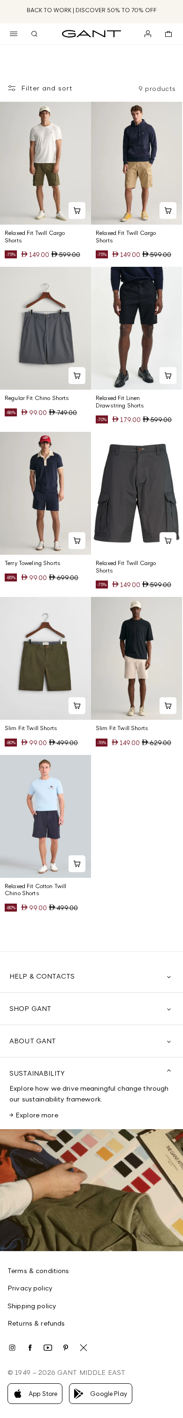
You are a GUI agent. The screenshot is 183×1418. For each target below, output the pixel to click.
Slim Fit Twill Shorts (31, 728)
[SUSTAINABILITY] (91, 1190)
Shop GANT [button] (30, 1008)
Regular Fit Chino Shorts (37, 397)
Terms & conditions (38, 1271)
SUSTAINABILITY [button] (37, 1073)
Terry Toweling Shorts (33, 562)
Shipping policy (32, 1306)
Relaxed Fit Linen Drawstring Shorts (120, 401)
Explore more (36, 1115)
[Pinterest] (65, 1347)
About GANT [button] (32, 1041)
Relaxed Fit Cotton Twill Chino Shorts (35, 889)
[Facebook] (30, 1347)
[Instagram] (12, 1347)
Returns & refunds (36, 1323)
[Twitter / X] (83, 1347)
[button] (13, 34)
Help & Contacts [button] (42, 976)
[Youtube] (48, 1347)
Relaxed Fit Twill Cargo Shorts (35, 236)
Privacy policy (30, 1288)
